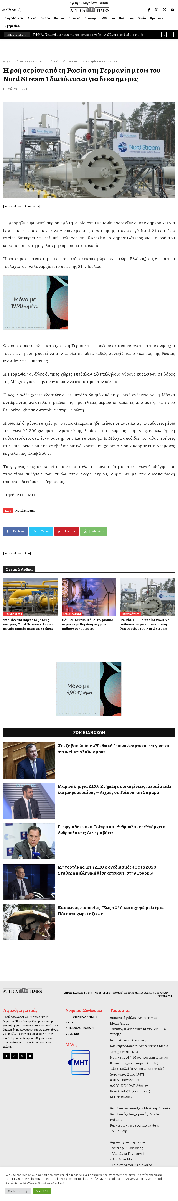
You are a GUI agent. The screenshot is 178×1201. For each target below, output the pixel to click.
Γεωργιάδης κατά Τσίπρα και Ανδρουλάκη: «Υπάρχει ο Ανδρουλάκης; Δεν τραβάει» (111, 829)
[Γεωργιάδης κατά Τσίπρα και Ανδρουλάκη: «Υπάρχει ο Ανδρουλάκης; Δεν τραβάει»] (29, 841)
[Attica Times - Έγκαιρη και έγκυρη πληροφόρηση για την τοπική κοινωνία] (90, 9)
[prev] (164, 34)
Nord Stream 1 (25, 510)
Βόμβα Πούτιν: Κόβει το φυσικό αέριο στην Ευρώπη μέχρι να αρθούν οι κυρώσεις (87, 624)
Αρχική (7, 61)
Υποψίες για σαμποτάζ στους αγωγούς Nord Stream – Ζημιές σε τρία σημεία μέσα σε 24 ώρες (28, 624)
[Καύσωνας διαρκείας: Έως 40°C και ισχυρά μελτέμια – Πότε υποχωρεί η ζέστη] (29, 922)
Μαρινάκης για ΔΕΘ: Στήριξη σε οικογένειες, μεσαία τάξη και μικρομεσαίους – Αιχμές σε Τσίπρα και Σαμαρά (115, 789)
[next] (171, 34)
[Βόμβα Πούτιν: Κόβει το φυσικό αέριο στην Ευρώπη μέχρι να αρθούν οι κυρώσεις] (89, 597)
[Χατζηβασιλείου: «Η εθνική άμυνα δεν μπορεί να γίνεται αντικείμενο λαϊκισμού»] (29, 760)
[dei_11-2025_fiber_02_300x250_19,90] (89, 302)
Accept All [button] (42, 1191)
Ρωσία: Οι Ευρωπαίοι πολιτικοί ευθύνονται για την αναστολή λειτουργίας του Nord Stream (145, 624)
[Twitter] (164, 10)
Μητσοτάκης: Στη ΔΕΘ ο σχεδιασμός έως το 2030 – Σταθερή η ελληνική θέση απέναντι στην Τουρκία (109, 870)
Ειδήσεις (19, 61)
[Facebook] (148, 10)
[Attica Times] (23, 990)
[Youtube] (172, 10)
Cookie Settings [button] (18, 1191)
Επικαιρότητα (35, 61)
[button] (12, 10)
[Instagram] (156, 10)
